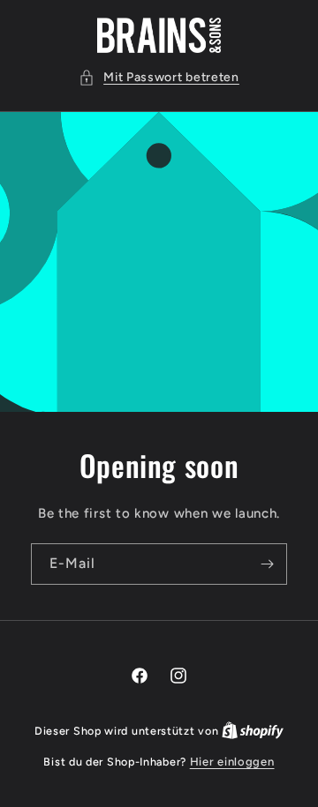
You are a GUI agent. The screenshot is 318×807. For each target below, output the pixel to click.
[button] (159, 77)
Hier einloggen (232, 761)
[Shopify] (253, 730)
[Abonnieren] (266, 564)
